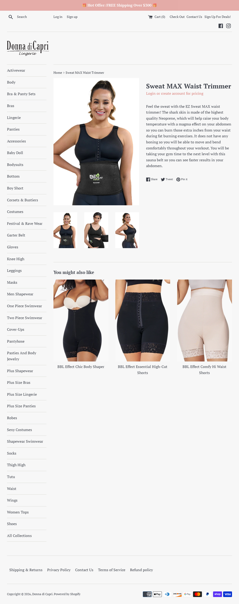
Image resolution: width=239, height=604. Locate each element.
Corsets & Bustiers (22, 199)
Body (11, 82)
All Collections (19, 535)
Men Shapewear (20, 294)
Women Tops (18, 512)
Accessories (16, 141)
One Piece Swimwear (24, 305)
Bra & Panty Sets (21, 93)
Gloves (12, 247)
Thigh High (16, 464)
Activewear (16, 70)
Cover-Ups (15, 329)
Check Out (177, 16)
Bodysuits (15, 164)
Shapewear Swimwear (25, 441)
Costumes (15, 211)
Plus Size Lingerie (22, 394)
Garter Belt (16, 235)
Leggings (14, 270)
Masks (12, 282)
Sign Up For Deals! (217, 16)
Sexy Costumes (19, 429)
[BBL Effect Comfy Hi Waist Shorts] (204, 321)
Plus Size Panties (21, 405)
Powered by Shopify (67, 594)
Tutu (11, 476)
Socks (11, 453)
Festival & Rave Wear (24, 223)
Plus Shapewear (20, 370)
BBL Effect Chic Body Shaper (80, 366)
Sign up (72, 16)
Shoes (12, 523)
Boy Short (15, 188)
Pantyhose (16, 341)
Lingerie (14, 117)
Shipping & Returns (25, 569)
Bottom (13, 176)
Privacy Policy (58, 569)
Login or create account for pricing (174, 93)
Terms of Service (111, 569)
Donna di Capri (42, 594)
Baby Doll (15, 152)
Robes (12, 417)
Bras (10, 105)
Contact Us (194, 16)
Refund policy (141, 569)
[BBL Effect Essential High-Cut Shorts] (142, 321)
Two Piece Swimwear (24, 317)
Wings (12, 500)
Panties (13, 129)
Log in (57, 16)
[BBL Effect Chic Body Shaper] (80, 321)
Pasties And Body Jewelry (21, 355)
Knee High (15, 258)
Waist (11, 488)
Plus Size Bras (18, 382)
